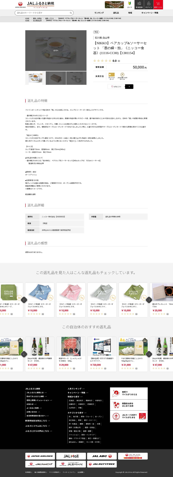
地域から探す (74, 397)
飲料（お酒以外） (75, 427)
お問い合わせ (32, 412)
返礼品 (116, 13)
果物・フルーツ (86, 417)
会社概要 (80, 472)
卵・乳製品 (73, 424)
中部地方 (98, 400)
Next (149, 300)
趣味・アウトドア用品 (77, 438)
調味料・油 (90, 424)
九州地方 (72, 408)
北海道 (71, 400)
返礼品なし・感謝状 (76, 442)
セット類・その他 (93, 442)
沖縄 (79, 408)
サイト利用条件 (54, 472)
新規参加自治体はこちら (36, 421)
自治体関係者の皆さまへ (36, 416)
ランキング (99, 13)
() (119, 61)
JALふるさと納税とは (35, 393)
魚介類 (75, 417)
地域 (130, 13)
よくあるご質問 (33, 408)
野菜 (79, 420)
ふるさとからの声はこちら (37, 431)
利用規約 (28, 472)
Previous (24, 300)
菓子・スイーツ (90, 420)
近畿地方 (72, 404)
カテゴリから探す (75, 413)
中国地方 (81, 404)
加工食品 (72, 420)
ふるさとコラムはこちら (36, 426)
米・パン (98, 417)
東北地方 (79, 400)
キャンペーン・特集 (149, 13)
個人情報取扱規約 (40, 472)
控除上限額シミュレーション (38, 400)
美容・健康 (87, 431)
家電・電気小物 (74, 431)
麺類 (81, 424)
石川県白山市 (37, 20)
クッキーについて (68, 472)
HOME (27, 18)
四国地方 (90, 404)
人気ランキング (75, 389)
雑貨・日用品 (37, 18)
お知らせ (30, 404)
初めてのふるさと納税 (35, 396)
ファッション (74, 435)
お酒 (98, 424)
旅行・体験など (94, 438)
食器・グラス (49, 18)
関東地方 (89, 400)
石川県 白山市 (102, 37)
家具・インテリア (88, 435)
